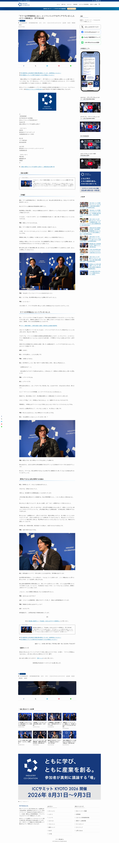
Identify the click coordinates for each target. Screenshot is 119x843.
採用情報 (78, 814)
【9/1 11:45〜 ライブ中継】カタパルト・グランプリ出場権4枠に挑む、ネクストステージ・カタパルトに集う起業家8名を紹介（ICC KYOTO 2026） (90, 222)
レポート (50, 814)
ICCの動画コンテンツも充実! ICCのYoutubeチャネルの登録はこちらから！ (39, 639)
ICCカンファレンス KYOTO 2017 (34, 89)
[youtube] (98, 1)
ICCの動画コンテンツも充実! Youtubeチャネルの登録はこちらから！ (37, 75)
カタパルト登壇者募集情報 (82, 817)
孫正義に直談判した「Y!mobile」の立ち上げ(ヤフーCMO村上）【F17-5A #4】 (52, 627)
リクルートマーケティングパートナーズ (54, 22)
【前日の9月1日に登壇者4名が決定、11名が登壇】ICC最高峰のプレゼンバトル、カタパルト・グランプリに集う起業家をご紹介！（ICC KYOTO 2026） (90, 231)
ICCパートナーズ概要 (81, 811)
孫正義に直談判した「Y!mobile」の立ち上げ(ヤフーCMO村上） (45, 621)
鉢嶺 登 (20, 24)
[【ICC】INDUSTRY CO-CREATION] (24, 4)
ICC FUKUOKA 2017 (23, 22)
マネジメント (22, 20)
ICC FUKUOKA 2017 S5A (33, 22)
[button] (23, 66)
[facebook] (93, 1)
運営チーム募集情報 (81, 821)
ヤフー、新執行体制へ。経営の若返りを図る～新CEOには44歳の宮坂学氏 (38, 325)
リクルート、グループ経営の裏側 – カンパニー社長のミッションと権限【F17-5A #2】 (53, 180)
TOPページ (39, 658)
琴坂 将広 (73, 22)
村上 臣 (69, 22)
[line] (96, 1)
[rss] (100, 1)
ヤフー (44, 22)
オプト (40, 22)
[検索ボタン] (99, 4)
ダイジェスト (51, 811)
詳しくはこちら (71, 8)
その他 (50, 834)
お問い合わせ (79, 830)
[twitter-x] (94, 1)
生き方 (50, 830)
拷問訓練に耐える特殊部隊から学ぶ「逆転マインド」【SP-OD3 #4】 (95, 245)
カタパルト (51, 821)
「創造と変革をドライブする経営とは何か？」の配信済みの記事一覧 (37, 166)
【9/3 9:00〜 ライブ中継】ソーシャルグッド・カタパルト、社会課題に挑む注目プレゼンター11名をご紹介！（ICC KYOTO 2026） (90, 213)
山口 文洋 (64, 22)
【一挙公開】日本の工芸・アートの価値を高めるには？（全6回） (95, 272)
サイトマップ (79, 827)
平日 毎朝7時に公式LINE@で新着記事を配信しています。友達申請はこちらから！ (40, 73)
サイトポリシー (80, 824)
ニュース (50, 817)
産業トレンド (51, 827)
